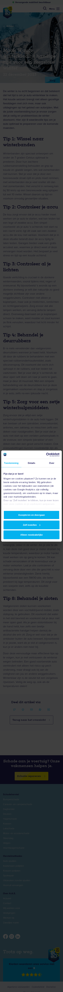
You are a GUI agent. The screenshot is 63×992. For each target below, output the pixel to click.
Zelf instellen (30, 524)
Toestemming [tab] (11, 463)
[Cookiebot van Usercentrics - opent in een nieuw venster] (46, 455)
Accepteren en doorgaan (31, 515)
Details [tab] (31, 463)
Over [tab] (51, 463)
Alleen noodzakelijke (31, 534)
